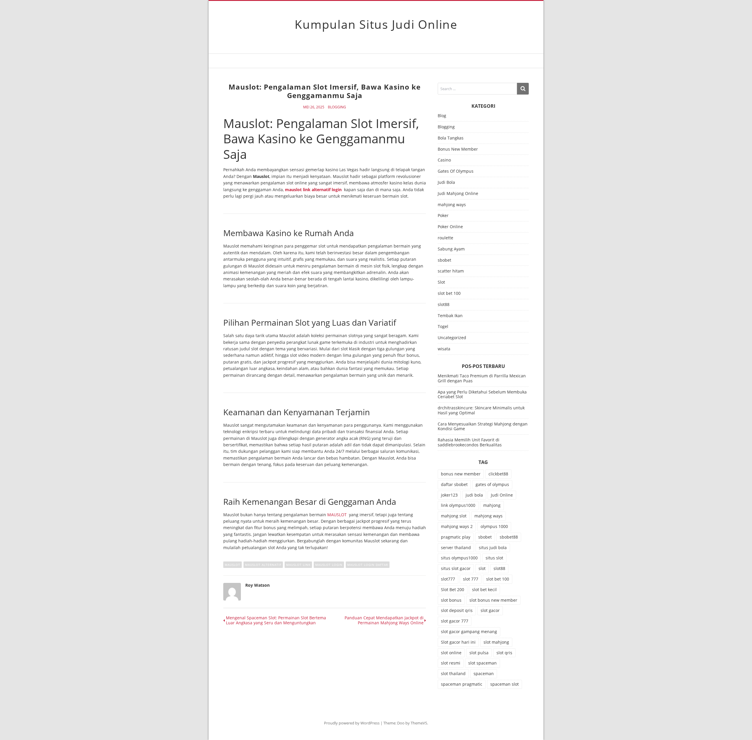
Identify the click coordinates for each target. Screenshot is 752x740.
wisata (444, 349)
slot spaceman (482, 663)
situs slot (494, 558)
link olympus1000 (458, 505)
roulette (445, 238)
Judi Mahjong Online (458, 193)
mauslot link (298, 565)
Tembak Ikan (450, 315)
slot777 (448, 579)
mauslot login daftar (367, 565)
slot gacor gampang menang (469, 631)
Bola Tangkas (451, 138)
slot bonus (451, 600)
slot (482, 568)
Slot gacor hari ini (458, 642)
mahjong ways (452, 204)
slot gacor (490, 610)
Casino (444, 160)
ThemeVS (419, 723)
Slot (441, 282)
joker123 (449, 495)
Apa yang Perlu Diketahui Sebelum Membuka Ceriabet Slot (482, 394)
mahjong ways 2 (457, 526)
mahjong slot (453, 516)
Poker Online (450, 226)
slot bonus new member (493, 600)
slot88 (443, 304)
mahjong (492, 505)
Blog (442, 115)
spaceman (484, 673)
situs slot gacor (456, 568)
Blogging (337, 107)
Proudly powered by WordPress (352, 723)
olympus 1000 (494, 526)
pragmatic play (455, 537)
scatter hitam (451, 271)
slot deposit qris (457, 610)
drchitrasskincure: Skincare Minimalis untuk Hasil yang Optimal (481, 410)
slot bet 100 (449, 293)
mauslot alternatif (263, 565)
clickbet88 (498, 474)
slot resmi (450, 663)
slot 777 (470, 579)
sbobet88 (509, 537)
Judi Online (502, 495)
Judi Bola (446, 182)
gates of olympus (492, 484)
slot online (451, 652)
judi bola (474, 495)
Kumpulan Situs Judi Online (376, 24)
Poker (443, 215)
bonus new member (461, 474)
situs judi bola (493, 547)
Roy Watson (257, 585)
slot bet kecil (484, 589)
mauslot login (329, 565)
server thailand (456, 547)
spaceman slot (504, 684)
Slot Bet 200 (452, 589)
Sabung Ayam (451, 249)
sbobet (444, 260)
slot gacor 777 (454, 621)
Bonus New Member (458, 149)
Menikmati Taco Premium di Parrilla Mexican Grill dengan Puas (482, 378)
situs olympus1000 (459, 558)
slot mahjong (496, 642)
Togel (443, 326)
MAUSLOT (337, 514)
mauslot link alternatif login (313, 189)
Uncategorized (452, 337)
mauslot (232, 565)
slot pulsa (479, 652)
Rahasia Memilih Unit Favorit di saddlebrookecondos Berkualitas (470, 442)
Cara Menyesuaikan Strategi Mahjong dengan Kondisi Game (483, 426)
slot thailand (453, 673)
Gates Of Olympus (456, 171)
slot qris (504, 652)
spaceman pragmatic (461, 684)
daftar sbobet (454, 484)
